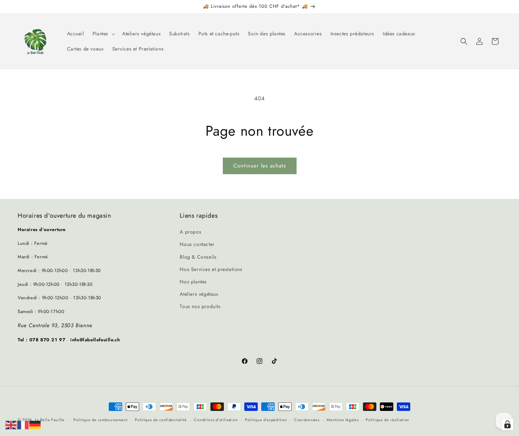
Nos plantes (193, 281)
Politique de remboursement (100, 419)
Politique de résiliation (387, 419)
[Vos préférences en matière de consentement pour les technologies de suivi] (507, 424)
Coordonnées (307, 419)
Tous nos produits (200, 306)
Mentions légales (342, 419)
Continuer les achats (259, 166)
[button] (103, 33)
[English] (11, 424)
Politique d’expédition (266, 419)
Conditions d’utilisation (216, 419)
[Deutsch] (35, 424)
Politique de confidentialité (161, 419)
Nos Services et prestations (211, 269)
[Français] (23, 424)
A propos (190, 231)
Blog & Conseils (198, 256)
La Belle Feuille (50, 420)
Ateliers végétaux (199, 293)
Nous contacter (197, 244)
